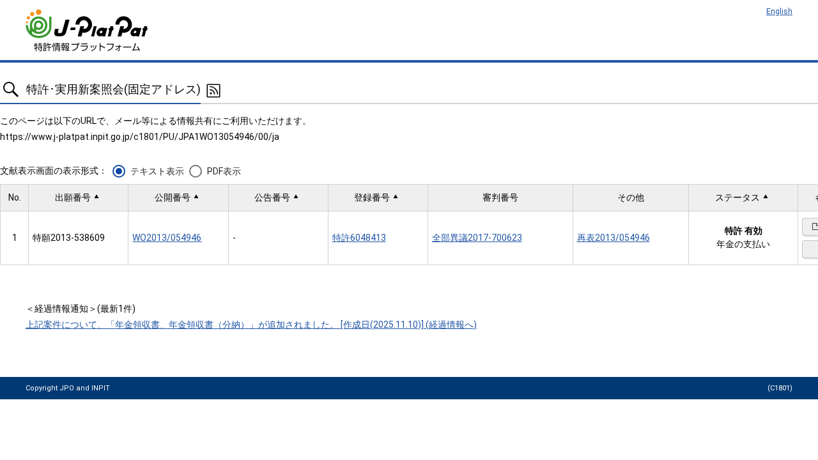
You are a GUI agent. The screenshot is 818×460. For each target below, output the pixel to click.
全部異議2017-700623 (477, 238)
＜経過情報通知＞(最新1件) (80, 308)
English (779, 11)
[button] (78, 197)
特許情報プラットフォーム (88, 30)
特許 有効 (743, 231)
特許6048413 (359, 238)
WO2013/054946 (166, 238)
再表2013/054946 (613, 238)
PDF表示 (224, 171)
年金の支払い (743, 244)
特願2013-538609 (69, 238)
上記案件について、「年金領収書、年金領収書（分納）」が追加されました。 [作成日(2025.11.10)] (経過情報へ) (251, 324)
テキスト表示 (157, 171)
